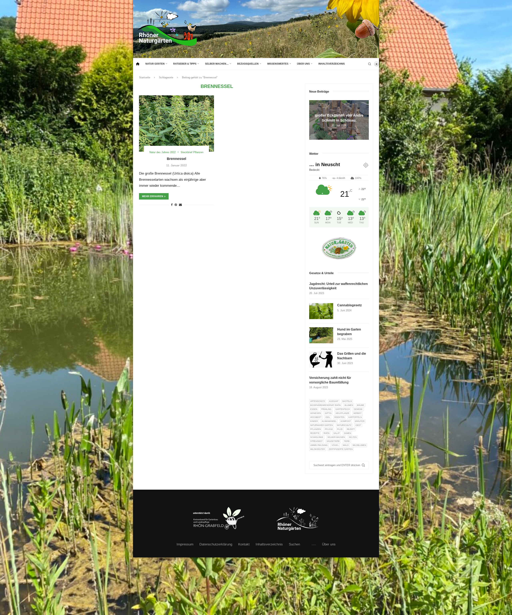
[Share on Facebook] (172, 204)
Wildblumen (359, 445)
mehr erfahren (152, 196)
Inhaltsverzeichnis (331, 63)
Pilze (340, 429)
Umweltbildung (319, 445)
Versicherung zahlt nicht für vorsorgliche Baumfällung (330, 380)
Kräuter (359, 421)
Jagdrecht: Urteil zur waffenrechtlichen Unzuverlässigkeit (338, 286)
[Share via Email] (180, 204)
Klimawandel (329, 421)
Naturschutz (344, 425)
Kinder (314, 421)
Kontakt (244, 544)
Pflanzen (315, 429)
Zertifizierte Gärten (341, 449)
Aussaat (333, 401)
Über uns (303, 63)
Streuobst (316, 441)
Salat (336, 433)
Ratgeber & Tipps (184, 63)
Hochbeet (315, 417)
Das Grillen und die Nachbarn (351, 356)
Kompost (346, 421)
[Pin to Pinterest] (176, 204)
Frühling (326, 409)
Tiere (347, 441)
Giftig (328, 413)
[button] (312, 119)
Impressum (185, 544)
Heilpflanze (342, 413)
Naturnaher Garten (321, 425)
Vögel (335, 445)
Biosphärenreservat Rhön (325, 405)
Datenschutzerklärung (215, 544)
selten (353, 437)
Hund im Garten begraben (349, 331)
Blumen (349, 405)
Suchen (294, 544)
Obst (358, 425)
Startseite (144, 77)
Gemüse (358, 409)
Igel (327, 417)
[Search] (370, 64)
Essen (313, 409)
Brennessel (176, 159)
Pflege (329, 429)
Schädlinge (316, 437)
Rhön (326, 433)
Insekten (339, 417)
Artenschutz (317, 401)
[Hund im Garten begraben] (321, 335)
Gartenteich (342, 409)
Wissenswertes (277, 63)
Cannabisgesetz (349, 305)
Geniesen (315, 413)
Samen (347, 433)
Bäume (360, 405)
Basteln (347, 401)
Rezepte (315, 433)
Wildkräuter (317, 449)
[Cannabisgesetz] (321, 311)
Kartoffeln (355, 417)
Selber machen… (217, 63)
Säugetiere (333, 441)
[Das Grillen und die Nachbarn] (321, 359)
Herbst (357, 413)
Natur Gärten (155, 63)
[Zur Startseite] (137, 64)
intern (313, 545)
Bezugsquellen (248, 63)
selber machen (336, 437)
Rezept (351, 429)
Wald (346, 445)
